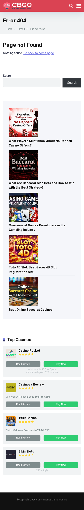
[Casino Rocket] (11, 357)
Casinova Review (31, 384)
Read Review (23, 364)
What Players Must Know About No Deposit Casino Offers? (40, 143)
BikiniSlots (26, 451)
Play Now (61, 364)
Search (7, 76)
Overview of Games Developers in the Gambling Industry (37, 227)
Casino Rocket (29, 350)
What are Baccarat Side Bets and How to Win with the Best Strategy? (41, 185)
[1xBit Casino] (11, 425)
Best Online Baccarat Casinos (31, 309)
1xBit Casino (28, 418)
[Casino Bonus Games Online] (18, 5)
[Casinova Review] (11, 391)
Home (9, 29)
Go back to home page (38, 53)
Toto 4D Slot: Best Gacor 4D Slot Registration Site (33, 270)
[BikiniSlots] (11, 458)
